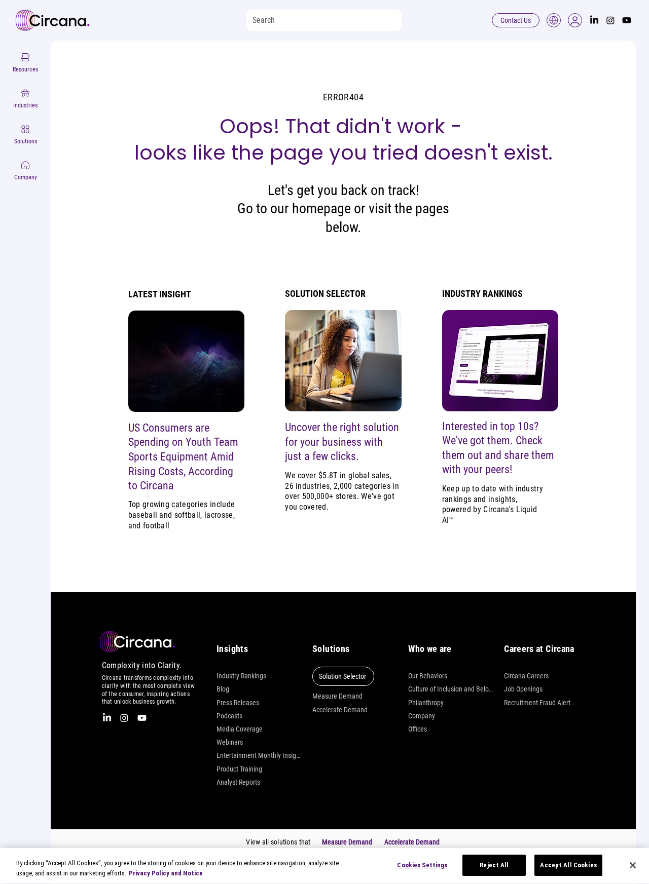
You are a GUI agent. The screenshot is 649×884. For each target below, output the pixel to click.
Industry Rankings (241, 676)
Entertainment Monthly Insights (259, 755)
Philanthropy (426, 703)
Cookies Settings (422, 865)
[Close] (633, 865)
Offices (417, 729)
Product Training (239, 769)
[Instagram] (610, 20)
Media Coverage (240, 729)
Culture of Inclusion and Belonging (451, 689)
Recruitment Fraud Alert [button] (537, 703)
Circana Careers (526, 676)
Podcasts (229, 716)
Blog (223, 689)
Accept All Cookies (568, 865)
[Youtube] (627, 20)
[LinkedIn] (594, 20)
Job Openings (523, 689)
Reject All (494, 865)
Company (421, 716)
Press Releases (238, 703)
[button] (575, 20)
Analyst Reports (238, 782)
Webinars (230, 742)
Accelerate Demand (340, 710)
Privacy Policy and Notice (166, 873)
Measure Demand (337, 696)
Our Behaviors (427, 676)
